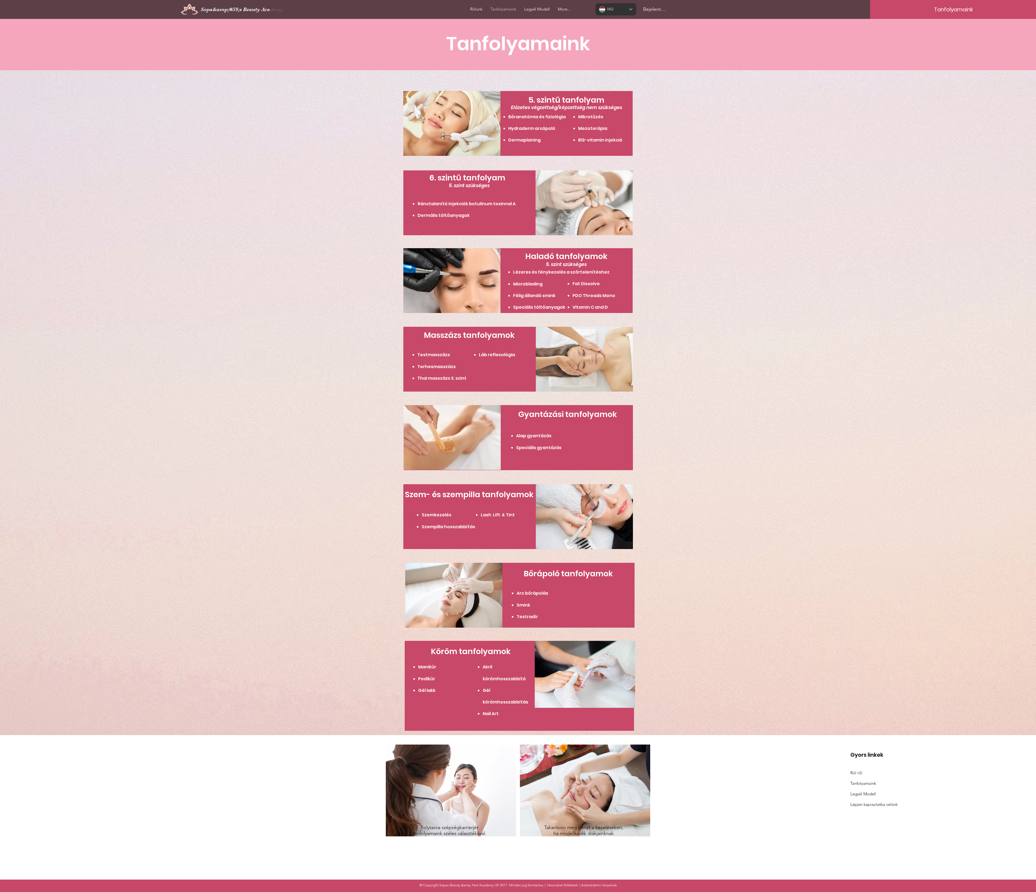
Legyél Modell (863, 793)
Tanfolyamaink (863, 783)
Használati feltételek (562, 885)
